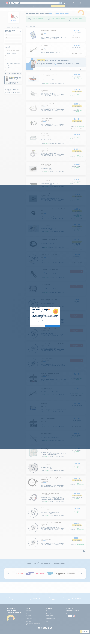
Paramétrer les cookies (37, 326)
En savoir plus (43, 321)
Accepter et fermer (52, 326)
